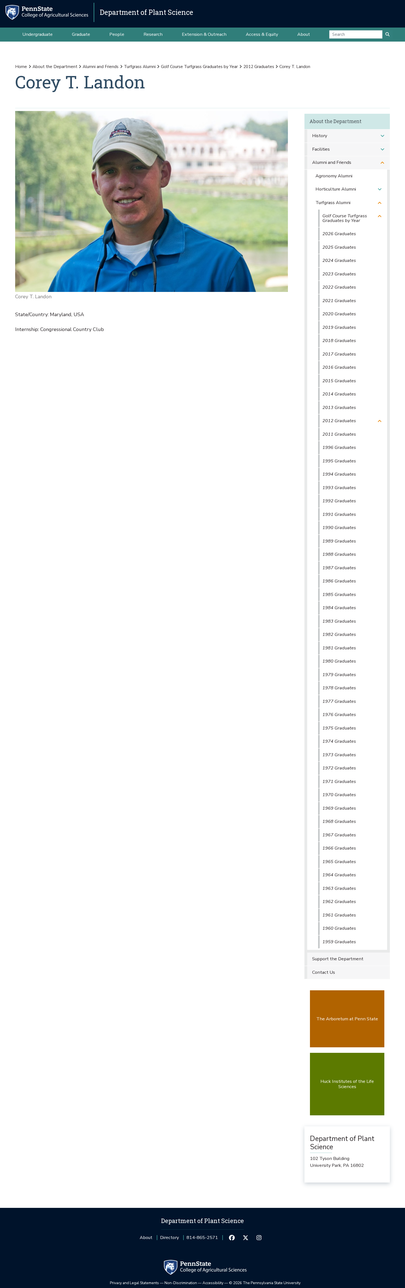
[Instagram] (259, 1237)
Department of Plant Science (146, 12)
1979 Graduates (339, 674)
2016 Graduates (339, 367)
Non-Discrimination (180, 1283)
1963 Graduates (339, 888)
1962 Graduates (339, 901)
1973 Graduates (339, 755)
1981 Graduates (339, 648)
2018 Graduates (339, 340)
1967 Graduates (339, 835)
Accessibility (212, 1283)
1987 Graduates (339, 568)
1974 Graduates (339, 741)
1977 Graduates (339, 701)
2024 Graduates (339, 260)
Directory (169, 1237)
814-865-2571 (202, 1239)
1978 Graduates (339, 688)
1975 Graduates (339, 728)
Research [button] (153, 34)
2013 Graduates (339, 407)
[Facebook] (232, 1237)
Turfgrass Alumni (140, 66)
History (319, 135)
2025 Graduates (339, 247)
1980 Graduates (339, 661)
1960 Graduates (339, 928)
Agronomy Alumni (333, 176)
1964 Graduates (339, 875)
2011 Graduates (339, 434)
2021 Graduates (339, 300)
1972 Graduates (339, 768)
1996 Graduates (339, 447)
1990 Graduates (339, 527)
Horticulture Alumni (335, 189)
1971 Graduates (339, 781)
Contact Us (323, 972)
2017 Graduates (339, 354)
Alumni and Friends (100, 66)
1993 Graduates (339, 487)
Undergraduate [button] (37, 34)
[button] (382, 135)
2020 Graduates (339, 314)
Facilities (321, 149)
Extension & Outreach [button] (204, 34)
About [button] (303, 34)
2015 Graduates (339, 381)
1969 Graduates (339, 808)
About (146, 1237)
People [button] (116, 34)
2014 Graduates (339, 394)
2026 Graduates (339, 234)
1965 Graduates (339, 861)
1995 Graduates (339, 461)
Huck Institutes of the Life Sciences (347, 1084)
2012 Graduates (258, 66)
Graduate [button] (81, 34)
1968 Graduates (339, 821)
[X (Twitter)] (245, 1237)
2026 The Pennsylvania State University (265, 1283)
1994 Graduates (339, 474)
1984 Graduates (339, 607)
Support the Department (337, 959)
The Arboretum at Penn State (347, 1019)
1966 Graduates (339, 848)
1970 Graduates (339, 794)
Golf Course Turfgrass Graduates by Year (199, 66)
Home (21, 66)
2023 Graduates (339, 274)
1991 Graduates (339, 514)
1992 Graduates (339, 501)
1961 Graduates (339, 915)
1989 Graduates (339, 541)
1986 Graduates (339, 581)
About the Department (55, 66)
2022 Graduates (339, 287)
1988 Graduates (339, 554)
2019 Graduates (339, 327)
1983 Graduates (339, 621)
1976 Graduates (339, 714)
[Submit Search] (387, 34)
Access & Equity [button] (262, 34)
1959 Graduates (339, 942)
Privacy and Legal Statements (134, 1283)
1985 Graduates (339, 594)
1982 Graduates (339, 634)
